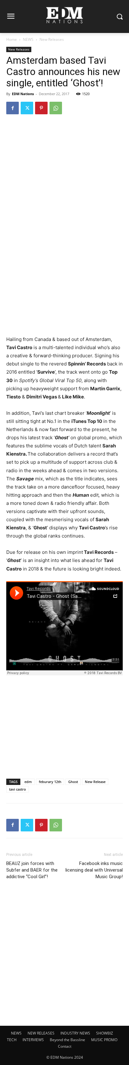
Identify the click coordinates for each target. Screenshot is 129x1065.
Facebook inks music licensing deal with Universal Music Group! (94, 870)
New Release (95, 781)
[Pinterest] (41, 108)
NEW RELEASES (41, 1033)
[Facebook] (12, 108)
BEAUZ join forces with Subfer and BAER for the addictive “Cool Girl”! (32, 870)
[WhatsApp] (55, 108)
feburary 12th (50, 781)
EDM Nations (23, 93)
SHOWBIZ (104, 1033)
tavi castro (17, 789)
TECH (12, 1039)
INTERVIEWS (33, 1039)
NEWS (28, 39)
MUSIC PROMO (104, 1039)
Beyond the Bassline (67, 1039)
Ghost (73, 781)
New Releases (51, 39)
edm (28, 781)
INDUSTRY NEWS (75, 1033)
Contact (64, 1046)
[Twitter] (27, 108)
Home (11, 39)
